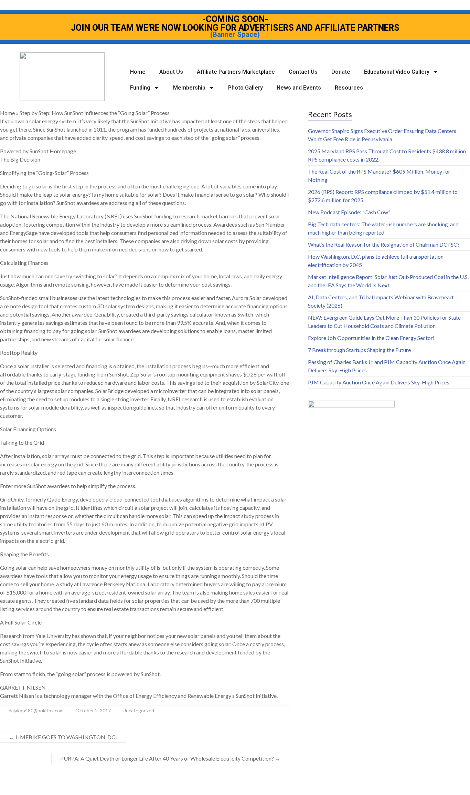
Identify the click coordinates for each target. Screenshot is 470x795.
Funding (140, 87)
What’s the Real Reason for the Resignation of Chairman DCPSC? (384, 244)
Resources (349, 87)
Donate (340, 72)
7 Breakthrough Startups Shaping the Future (359, 350)
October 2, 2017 (93, 710)
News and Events (299, 87)
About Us (171, 72)
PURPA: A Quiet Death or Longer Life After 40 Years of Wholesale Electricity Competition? (170, 758)
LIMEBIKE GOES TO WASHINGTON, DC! (63, 737)
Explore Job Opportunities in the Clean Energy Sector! (371, 337)
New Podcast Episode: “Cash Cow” (349, 212)
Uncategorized (138, 710)
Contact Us (303, 72)
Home (138, 72)
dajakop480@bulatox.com (36, 710)
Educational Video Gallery (396, 72)
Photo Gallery (245, 87)
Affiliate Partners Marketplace (236, 72)
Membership (189, 87)
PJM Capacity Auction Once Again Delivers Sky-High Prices (378, 382)
